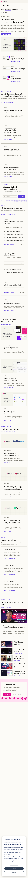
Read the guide (6, 34)
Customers (15, 9)
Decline (14, 872)
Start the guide (8, 244)
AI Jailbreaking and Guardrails (12, 285)
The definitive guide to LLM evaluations (9, 254)
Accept (14, 868)
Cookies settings (14, 865)
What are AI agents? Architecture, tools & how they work (13, 222)
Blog (2, 9)
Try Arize (7, 694)
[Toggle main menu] (25, 1)
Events (21, 9)
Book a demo (17, 694)
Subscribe (21, 196)
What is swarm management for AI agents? (12, 302)
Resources (8, 9)
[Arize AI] (4, 1)
